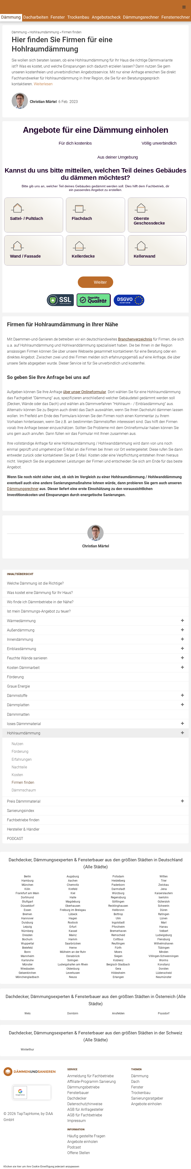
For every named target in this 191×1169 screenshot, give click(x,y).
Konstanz (164, 945)
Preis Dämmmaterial (24, 782)
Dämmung (11, 17)
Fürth (118, 929)
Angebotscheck (106, 17)
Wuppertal (27, 925)
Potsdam (118, 857)
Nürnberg (27, 912)
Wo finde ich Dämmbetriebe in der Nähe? (40, 583)
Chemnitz (73, 866)
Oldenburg (72, 950)
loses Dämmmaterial (24, 705)
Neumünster (163, 958)
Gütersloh (164, 883)
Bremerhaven (118, 912)
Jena (163, 870)
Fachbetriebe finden (23, 801)
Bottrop (118, 895)
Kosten (17, 756)
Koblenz (118, 941)
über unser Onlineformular (84, 373)
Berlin (27, 857)
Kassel (73, 912)
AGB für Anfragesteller (85, 1091)
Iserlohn (164, 878)
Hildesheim (118, 954)
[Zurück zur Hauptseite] (31, 1053)
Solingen (72, 941)
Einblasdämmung (21, 630)
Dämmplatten (18, 686)
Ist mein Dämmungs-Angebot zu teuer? (39, 593)
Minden (163, 933)
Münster (27, 945)
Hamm (72, 920)
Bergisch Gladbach (118, 945)
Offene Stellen (78, 1134)
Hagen (73, 899)
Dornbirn (72, 994)
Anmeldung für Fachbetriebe (90, 1057)
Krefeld (72, 870)
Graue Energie (18, 667)
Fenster (58, 17)
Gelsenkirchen (27, 954)
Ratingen (163, 895)
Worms (163, 941)
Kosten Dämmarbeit (23, 649)
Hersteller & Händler (23, 810)
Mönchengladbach (27, 958)
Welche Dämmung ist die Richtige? (35, 564)
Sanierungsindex (20, 792)
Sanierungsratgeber (147, 1079)
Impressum (76, 1102)
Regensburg (118, 878)
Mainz (73, 916)
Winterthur (27, 1031)
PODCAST (15, 820)
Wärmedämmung (21, 602)
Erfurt (72, 908)
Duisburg (27, 904)
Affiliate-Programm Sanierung (91, 1063)
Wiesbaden (27, 950)
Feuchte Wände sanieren (27, 639)
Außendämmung (20, 611)
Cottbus (118, 920)
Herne (73, 929)
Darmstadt (118, 870)
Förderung (15, 658)
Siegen (118, 937)
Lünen (163, 899)
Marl (164, 904)
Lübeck (72, 895)
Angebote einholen (82, 1123)
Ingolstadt (118, 904)
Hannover (27, 899)
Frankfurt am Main (27, 874)
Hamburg (27, 862)
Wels (27, 994)
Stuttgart (27, 883)
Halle (73, 878)
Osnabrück (73, 937)
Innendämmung (20, 621)
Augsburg (73, 857)
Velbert (163, 912)
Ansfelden (118, 994)
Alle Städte (95, 848)
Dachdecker (76, 1079)
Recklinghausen (118, 887)
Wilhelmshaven (163, 925)
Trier (164, 862)
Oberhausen (72, 887)
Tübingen (164, 929)
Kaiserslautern (164, 874)
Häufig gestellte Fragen (86, 1117)
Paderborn (118, 866)
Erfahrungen (22, 741)
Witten (164, 857)
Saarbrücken (73, 925)
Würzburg (118, 874)
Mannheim (27, 937)
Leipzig (27, 908)
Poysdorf (163, 994)
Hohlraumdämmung (23, 714)
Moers (118, 933)
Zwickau (163, 866)
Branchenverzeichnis (135, 321)
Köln (27, 870)
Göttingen (118, 883)
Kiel (73, 874)
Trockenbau (78, 17)
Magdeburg (73, 883)
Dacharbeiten (35, 17)
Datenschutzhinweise (84, 1085)
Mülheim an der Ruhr (73, 933)
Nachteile (19, 748)
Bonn (27, 933)
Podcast (74, 1129)
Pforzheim (118, 908)
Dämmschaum (24, 772)
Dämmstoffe (17, 677)
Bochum (27, 920)
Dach (135, 1063)
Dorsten (164, 950)
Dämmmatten (18, 696)
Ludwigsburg (164, 916)
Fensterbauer (78, 1074)
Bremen (27, 895)
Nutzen (17, 725)
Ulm (118, 899)
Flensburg (163, 920)
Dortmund (27, 878)
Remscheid (118, 916)
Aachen (73, 862)
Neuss (73, 958)
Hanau (163, 908)
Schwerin (163, 887)
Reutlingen (118, 925)
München (27, 866)
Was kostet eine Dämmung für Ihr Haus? (40, 574)
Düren (163, 891)
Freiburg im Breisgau (73, 891)
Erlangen (118, 958)
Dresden (27, 916)
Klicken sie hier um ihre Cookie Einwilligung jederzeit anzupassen (41, 1148)
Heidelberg (118, 862)
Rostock (73, 904)
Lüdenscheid (164, 954)
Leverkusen (73, 954)
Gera (118, 950)
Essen (27, 891)
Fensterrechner (175, 17)
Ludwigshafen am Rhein (73, 945)
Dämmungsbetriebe (83, 1068)
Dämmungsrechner (141, 17)
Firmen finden (23, 764)
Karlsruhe (27, 941)
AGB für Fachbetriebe (84, 1096)
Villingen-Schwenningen (164, 937)
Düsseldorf (27, 887)
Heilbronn (118, 891)
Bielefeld (27, 929)
